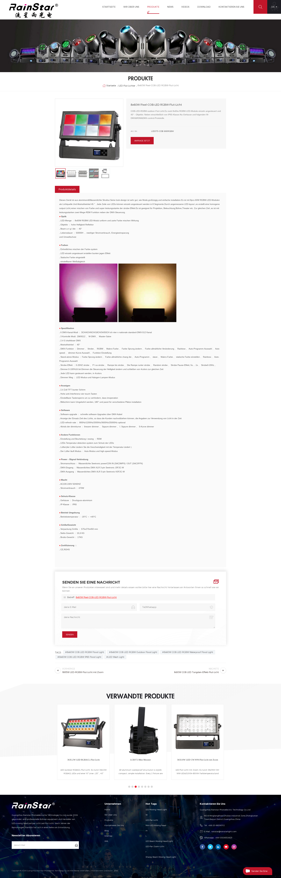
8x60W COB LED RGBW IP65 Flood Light (80, 657)
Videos (185, 7)
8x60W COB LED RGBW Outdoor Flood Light (134, 652)
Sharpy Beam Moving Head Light (161, 857)
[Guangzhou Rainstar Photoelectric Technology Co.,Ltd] (33, 10)
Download (204, 7)
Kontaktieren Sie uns (114, 825)
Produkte (153, 7)
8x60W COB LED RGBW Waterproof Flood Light (188, 652)
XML (106, 841)
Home (107, 809)
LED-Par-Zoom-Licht (155, 846)
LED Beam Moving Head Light (159, 841)
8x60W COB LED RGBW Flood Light (85, 652)
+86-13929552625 (223, 837)
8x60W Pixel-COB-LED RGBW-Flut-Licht (96, 597)
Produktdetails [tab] (67, 189)
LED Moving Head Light (156, 809)
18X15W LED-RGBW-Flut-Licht (198, 760)
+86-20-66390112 (216, 825)
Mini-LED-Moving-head (156, 825)
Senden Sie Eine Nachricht (259, 872)
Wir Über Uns (131, 7)
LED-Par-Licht (152, 820)
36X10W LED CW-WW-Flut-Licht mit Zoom (140, 760)
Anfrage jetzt (142, 140)
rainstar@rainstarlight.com (224, 831)
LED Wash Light (116, 657)
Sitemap (108, 836)
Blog (106, 830)
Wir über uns (110, 815)
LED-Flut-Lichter (127, 85)
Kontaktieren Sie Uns (231, 7)
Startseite (108, 7)
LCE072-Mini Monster (83, 760)
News (170, 7)
